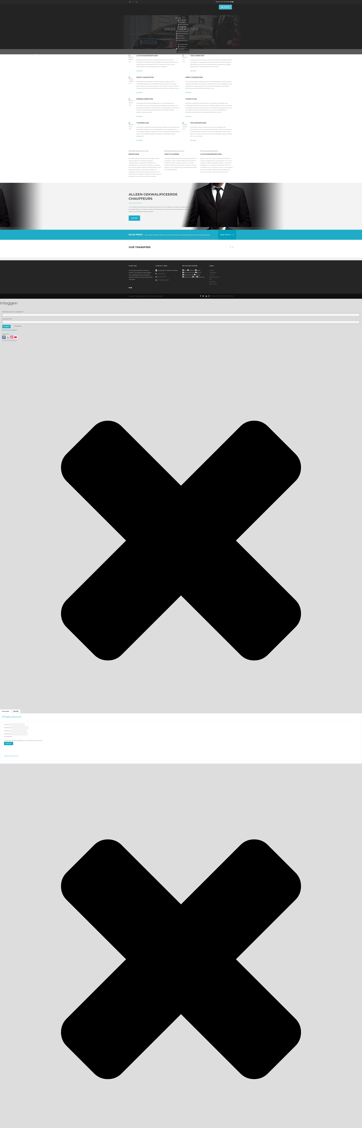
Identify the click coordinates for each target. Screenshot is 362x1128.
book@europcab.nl (163, 280)
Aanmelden (227, 2)
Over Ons (183, 20)
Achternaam (7, 734)
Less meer (193, 140)
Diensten (183, 27)
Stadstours (181, 36)
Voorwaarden (214, 296)
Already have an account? (11, 756)
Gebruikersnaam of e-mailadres (15, 312)
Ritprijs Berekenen (183, 34)
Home (179, 18)
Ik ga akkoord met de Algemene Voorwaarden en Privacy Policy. (24, 741)
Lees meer (139, 71)
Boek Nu (226, 7)
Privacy (220, 296)
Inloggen (6, 326)
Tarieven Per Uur (182, 40)
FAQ (210, 279)
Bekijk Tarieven (225, 235)
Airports (182, 22)
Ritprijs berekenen (214, 277)
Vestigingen (181, 49)
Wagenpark (184, 25)
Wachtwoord (9, 319)
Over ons (211, 275)
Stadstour (184, 45)
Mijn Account (219, 2)
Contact (183, 47)
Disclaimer (225, 296)
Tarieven (182, 29)
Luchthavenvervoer (183, 31)
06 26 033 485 (162, 277)
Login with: (5, 334)
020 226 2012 (161, 274)
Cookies (231, 296)
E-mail (6, 725)
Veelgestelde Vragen (183, 51)
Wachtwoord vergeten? (9, 330)
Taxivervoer (181, 38)
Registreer (9, 743)
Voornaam (7, 731)
